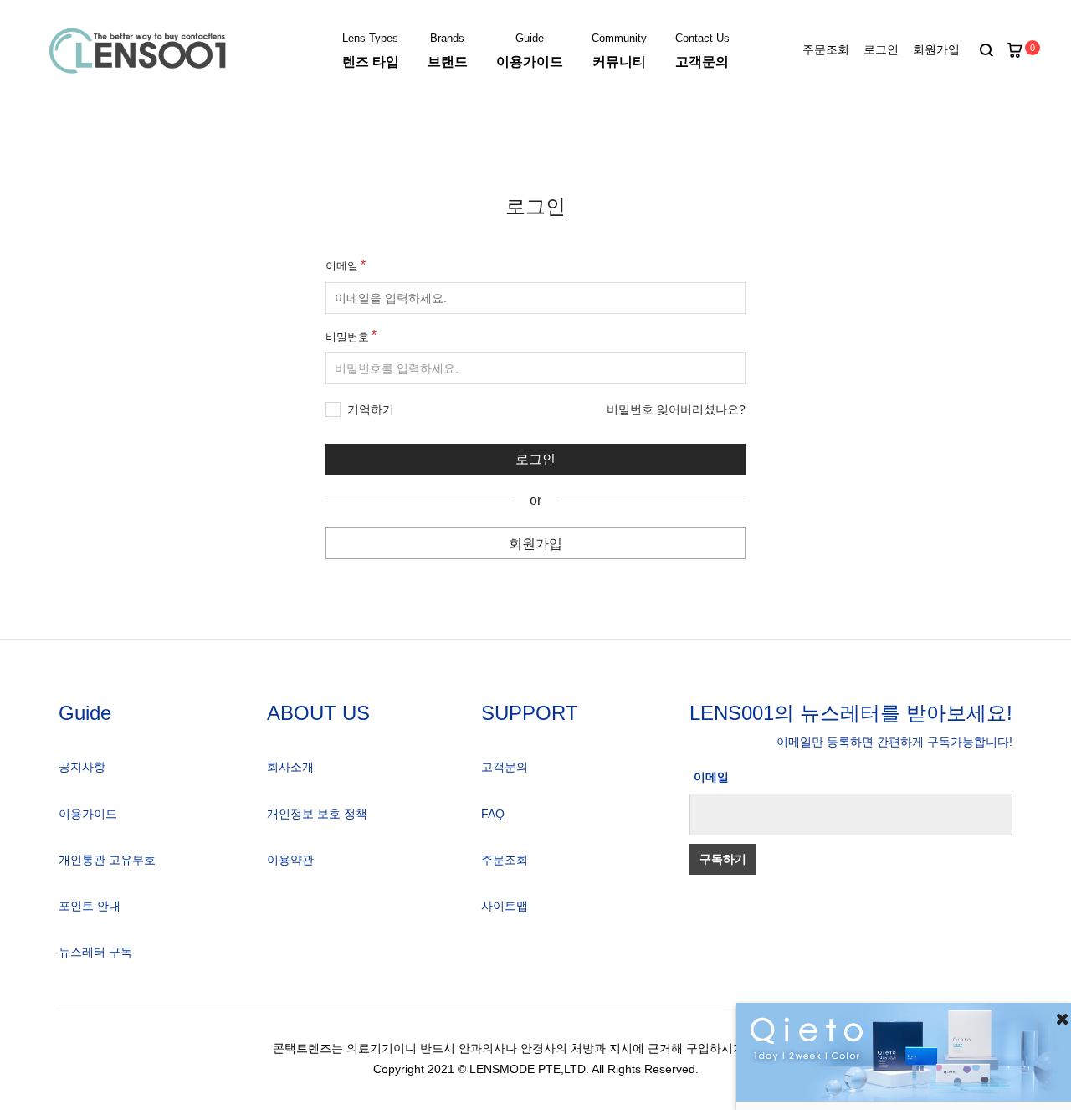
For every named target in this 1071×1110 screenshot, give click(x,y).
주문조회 (825, 49)
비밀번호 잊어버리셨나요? (676, 409)
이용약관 (290, 859)
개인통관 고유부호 (107, 859)
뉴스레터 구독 (95, 951)
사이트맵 (504, 905)
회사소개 (290, 766)
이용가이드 (88, 813)
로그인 (881, 49)
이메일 (341, 266)
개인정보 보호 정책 (317, 813)
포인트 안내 (89, 905)
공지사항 (82, 766)
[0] (1015, 50)
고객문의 (504, 766)
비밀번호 (347, 337)
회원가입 (936, 49)
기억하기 (370, 409)
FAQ (493, 813)
